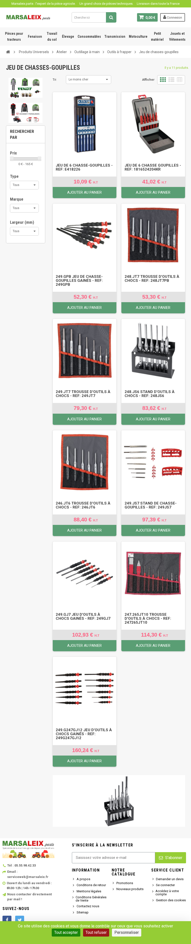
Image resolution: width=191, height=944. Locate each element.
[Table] (179, 79)
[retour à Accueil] (8, 51)
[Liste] (171, 79)
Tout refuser (96, 932)
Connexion (174, 17)
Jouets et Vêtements (177, 36)
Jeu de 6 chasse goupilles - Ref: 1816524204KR (153, 167)
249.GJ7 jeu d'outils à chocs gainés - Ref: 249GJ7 (83, 616)
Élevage (68, 36)
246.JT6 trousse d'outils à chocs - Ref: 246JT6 (83, 505)
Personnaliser (126, 932)
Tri (54, 79)
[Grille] (163, 79)
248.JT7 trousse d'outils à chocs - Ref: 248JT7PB (152, 278)
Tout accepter (66, 932)
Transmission (114, 36)
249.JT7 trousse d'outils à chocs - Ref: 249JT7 (83, 394)
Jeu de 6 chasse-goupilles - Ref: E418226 (84, 167)
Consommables (89, 36)
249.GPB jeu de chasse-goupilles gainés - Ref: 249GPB (79, 280)
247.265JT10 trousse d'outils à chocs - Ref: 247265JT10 (148, 618)
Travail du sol (52, 36)
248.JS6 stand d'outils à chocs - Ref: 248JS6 (150, 394)
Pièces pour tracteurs (14, 36)
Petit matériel (157, 36)
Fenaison (35, 36)
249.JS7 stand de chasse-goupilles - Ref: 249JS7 (151, 505)
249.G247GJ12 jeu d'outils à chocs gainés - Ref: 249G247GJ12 (84, 734)
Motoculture (138, 36)
